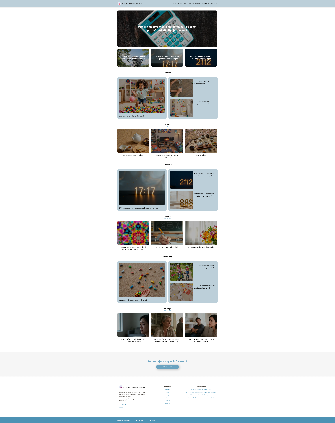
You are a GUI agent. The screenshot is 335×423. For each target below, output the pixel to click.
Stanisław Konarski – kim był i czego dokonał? (201, 395)
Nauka (191, 3)
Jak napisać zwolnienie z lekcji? (167, 247)
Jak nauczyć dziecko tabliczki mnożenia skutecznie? (204, 287)
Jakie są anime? (201, 155)
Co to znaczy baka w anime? (133, 155)
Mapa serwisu (139, 420)
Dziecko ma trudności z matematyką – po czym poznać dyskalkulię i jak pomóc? (167, 28)
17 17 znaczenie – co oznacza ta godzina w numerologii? (167, 57)
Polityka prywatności (123, 420)
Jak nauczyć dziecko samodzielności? (201, 82)
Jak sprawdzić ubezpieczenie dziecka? (133, 300)
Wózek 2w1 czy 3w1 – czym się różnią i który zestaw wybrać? (133, 57)
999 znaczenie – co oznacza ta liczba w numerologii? (201, 392)
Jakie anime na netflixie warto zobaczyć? (167, 156)
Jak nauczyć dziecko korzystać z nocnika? (201, 103)
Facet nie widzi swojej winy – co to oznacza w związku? (201, 340)
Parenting (205, 3)
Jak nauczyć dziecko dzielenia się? (131, 116)
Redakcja (122, 404)
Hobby (197, 3)
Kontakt (122, 408)
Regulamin (152, 420)
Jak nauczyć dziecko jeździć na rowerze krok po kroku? (204, 267)
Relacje (214, 3)
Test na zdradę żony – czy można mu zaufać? (201, 398)
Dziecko (176, 3)
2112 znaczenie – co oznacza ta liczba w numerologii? (201, 57)
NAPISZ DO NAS (167, 367)
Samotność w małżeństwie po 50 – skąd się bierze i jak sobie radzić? (167, 340)
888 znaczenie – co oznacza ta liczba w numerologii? (204, 195)
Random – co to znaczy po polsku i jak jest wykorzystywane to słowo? (133, 248)
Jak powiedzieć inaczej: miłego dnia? (201, 247)
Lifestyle (183, 3)
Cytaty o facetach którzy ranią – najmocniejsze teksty (133, 340)
